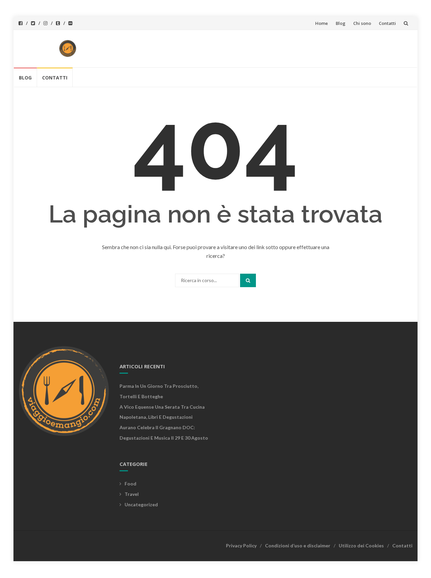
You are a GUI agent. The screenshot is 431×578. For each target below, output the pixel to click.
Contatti (387, 23)
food (130, 483)
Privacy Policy (241, 545)
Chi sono (362, 23)
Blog (340, 23)
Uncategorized (141, 504)
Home (321, 23)
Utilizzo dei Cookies (361, 545)
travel (132, 494)
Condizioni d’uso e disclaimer (297, 545)
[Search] (248, 280)
